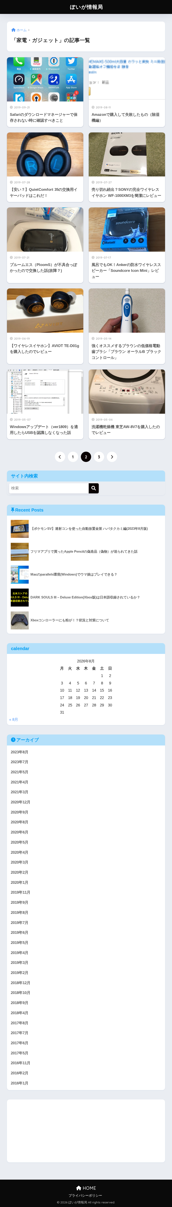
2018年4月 (19, 1013)
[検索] (94, 488)
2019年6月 (19, 932)
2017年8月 (19, 1023)
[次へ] (112, 457)
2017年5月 (19, 1053)
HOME (88, 1188)
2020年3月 (19, 862)
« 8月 (13, 719)
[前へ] (60, 457)
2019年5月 (19, 943)
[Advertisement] (86, 1130)
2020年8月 (19, 822)
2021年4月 (19, 782)
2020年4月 (19, 852)
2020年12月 (20, 802)
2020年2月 (19, 872)
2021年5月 (19, 772)
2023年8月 (19, 752)
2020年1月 (19, 882)
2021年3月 (19, 792)
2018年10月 (20, 993)
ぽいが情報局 (86, 7)
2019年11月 (20, 892)
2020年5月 (19, 842)
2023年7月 (19, 762)
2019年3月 (19, 963)
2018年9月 (19, 1003)
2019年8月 (19, 912)
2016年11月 (20, 1063)
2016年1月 (19, 1083)
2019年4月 (19, 953)
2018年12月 (20, 983)
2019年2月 (19, 973)
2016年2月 (19, 1073)
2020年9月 (19, 812)
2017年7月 (19, 1033)
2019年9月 (19, 902)
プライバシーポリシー (85, 1195)
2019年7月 (19, 923)
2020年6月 (19, 832)
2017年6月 (19, 1043)
